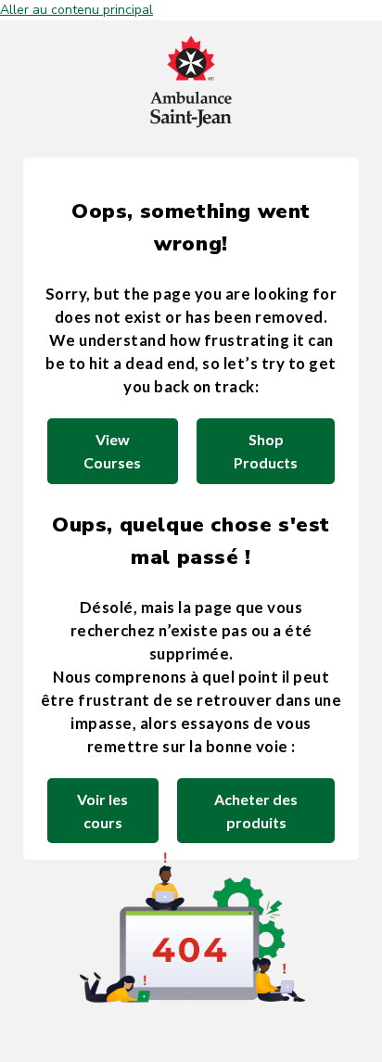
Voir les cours (102, 810)
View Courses (112, 450)
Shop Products (266, 450)
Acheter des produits (256, 810)
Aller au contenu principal (76, 10)
